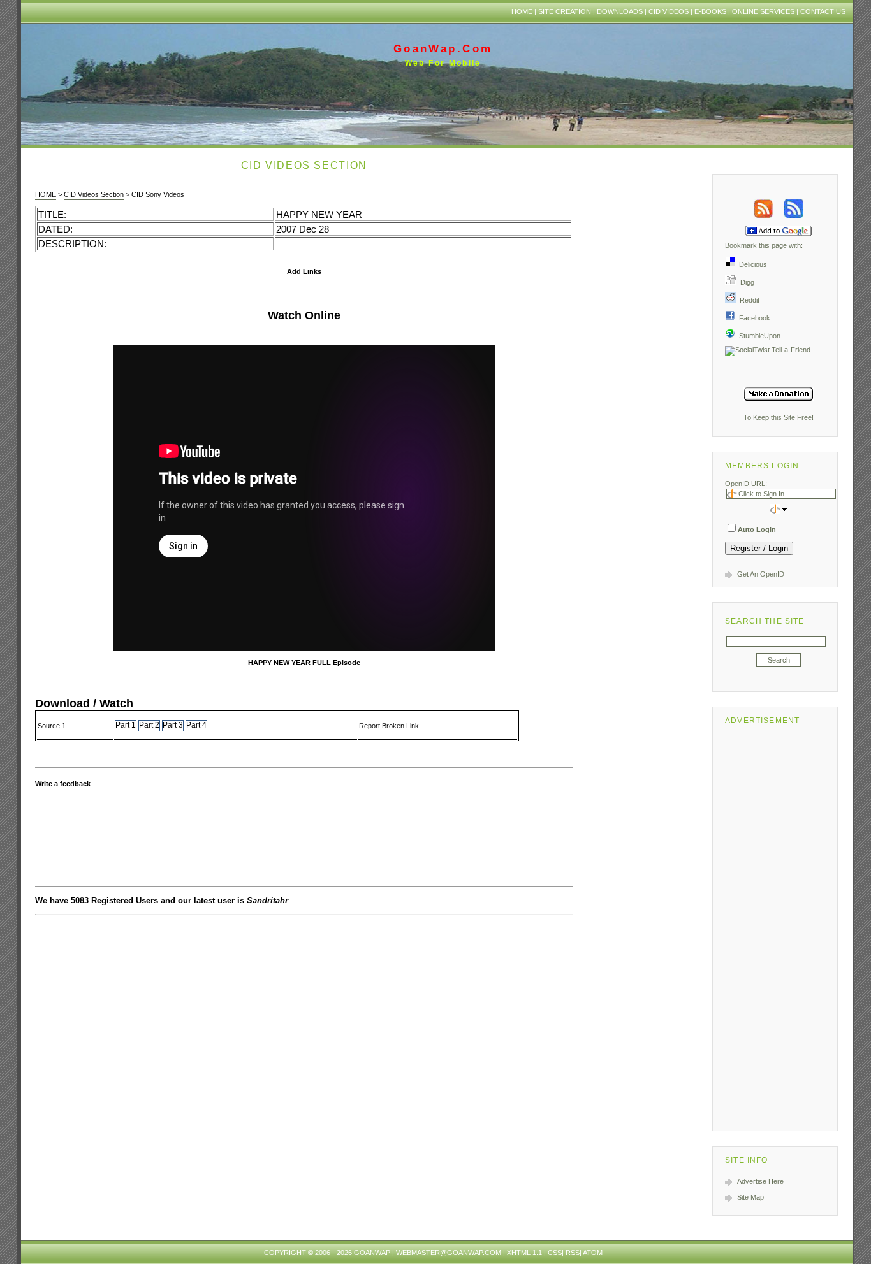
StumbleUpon (757, 336)
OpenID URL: (746, 483)
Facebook (752, 318)
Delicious (751, 264)
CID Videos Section (94, 194)
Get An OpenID (760, 574)
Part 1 (125, 725)
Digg (745, 282)
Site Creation (564, 11)
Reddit (747, 300)
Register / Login (759, 548)
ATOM (593, 1252)
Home (521, 11)
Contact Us (822, 11)
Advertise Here (760, 1181)
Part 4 (196, 725)
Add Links (304, 271)
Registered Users (124, 900)
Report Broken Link (389, 725)
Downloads (620, 11)
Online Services (763, 11)
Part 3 (173, 725)
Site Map (750, 1197)
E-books (710, 11)
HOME (45, 194)
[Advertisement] (779, 926)
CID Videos (668, 11)
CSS (555, 1252)
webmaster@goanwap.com (448, 1252)
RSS (573, 1252)
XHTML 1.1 (524, 1252)
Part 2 (149, 725)
